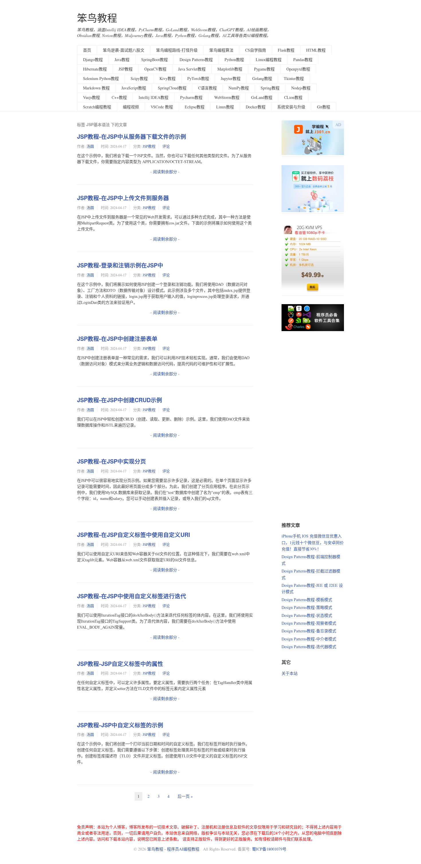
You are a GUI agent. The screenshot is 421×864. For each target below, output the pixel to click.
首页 (87, 50)
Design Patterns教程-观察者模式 (309, 623)
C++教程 (119, 97)
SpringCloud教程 (172, 88)
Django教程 (93, 59)
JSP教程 (126, 69)
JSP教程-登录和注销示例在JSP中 (120, 265)
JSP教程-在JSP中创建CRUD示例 (119, 400)
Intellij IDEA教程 (153, 97)
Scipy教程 (139, 78)
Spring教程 (270, 88)
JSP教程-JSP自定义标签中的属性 (120, 664)
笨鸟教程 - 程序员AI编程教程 (173, 849)
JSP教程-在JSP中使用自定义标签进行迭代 (131, 596)
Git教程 (323, 107)
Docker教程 (255, 107)
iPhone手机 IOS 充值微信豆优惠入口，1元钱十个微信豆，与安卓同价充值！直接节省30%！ (313, 542)
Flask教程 (286, 50)
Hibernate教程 (95, 69)
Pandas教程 (302, 59)
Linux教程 (225, 107)
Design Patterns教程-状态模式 (307, 615)
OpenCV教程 (155, 69)
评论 (166, 146)
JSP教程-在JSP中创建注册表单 (117, 339)
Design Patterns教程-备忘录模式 (309, 631)
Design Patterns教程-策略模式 (307, 607)
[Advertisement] (313, 427)
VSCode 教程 (162, 107)
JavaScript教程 (133, 88)
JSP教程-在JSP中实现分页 (111, 461)
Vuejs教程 (91, 97)
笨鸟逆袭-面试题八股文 (123, 50)
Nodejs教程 (300, 88)
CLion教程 (293, 97)
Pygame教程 (264, 69)
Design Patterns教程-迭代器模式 (309, 646)
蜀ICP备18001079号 (269, 849)
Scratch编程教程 (97, 107)
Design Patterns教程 (196, 59)
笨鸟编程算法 (221, 50)
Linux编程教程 (269, 59)
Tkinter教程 (294, 78)
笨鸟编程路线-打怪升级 (177, 50)
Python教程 (234, 59)
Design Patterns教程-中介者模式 (309, 639)
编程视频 (131, 107)
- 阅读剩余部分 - (165, 171)
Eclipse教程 (194, 107)
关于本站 (290, 673)
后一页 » (185, 796)
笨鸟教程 (97, 18)
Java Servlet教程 (192, 69)
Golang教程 (262, 78)
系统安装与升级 (291, 107)
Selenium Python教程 (101, 78)
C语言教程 (207, 88)
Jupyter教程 (231, 78)
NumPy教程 (239, 88)
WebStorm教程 (226, 97)
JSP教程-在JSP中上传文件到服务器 (123, 198)
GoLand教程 (261, 97)
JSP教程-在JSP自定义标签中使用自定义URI (133, 535)
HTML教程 (316, 50)
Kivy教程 (168, 78)
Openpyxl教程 (298, 69)
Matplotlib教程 (229, 69)
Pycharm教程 (191, 97)
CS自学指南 (255, 50)
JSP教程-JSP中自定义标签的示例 (120, 725)
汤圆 (90, 146)
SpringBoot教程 (154, 59)
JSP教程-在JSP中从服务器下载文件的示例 (131, 136)
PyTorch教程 (198, 78)
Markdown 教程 (96, 88)
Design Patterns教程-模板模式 (307, 599)
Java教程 (122, 59)
